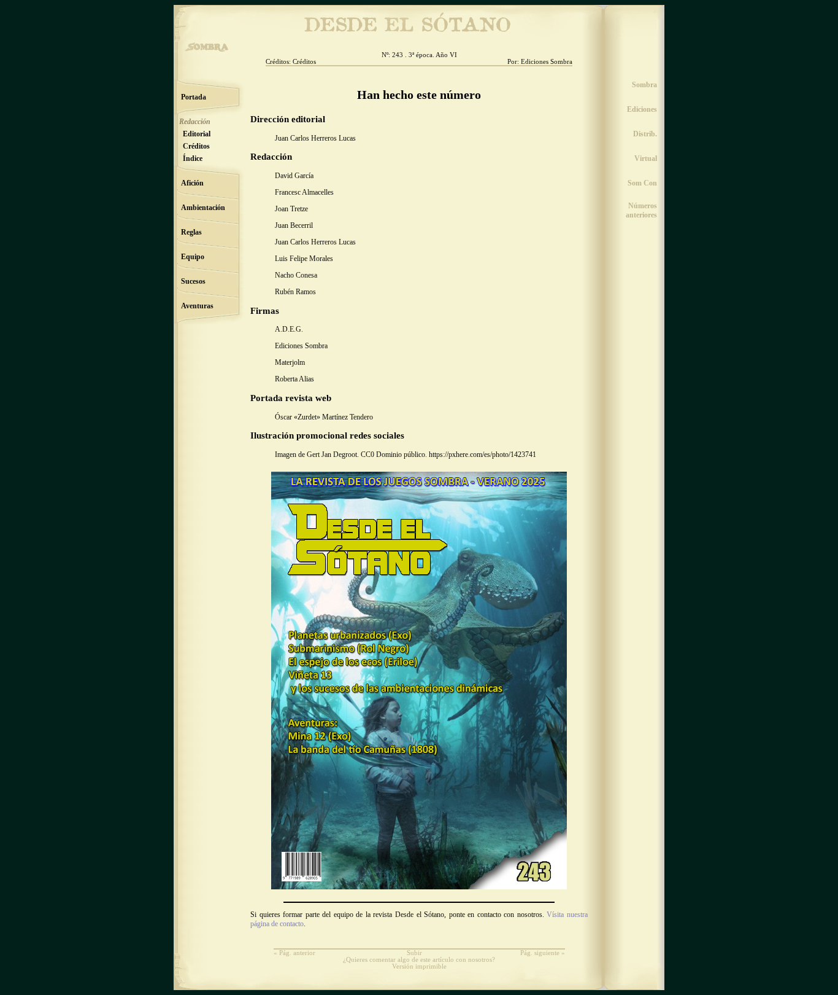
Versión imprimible (419, 966)
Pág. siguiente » (542, 953)
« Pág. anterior (294, 953)
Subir (414, 953)
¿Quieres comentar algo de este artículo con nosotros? (419, 959)
